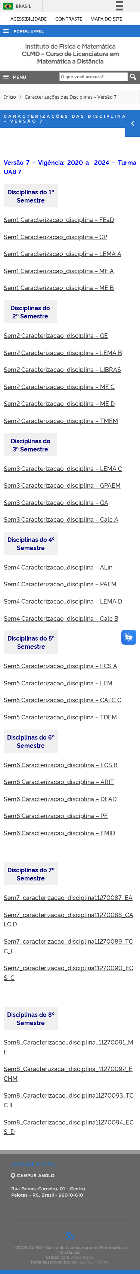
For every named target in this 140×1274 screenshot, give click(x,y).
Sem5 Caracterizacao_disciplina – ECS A (60, 665)
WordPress (81, 1257)
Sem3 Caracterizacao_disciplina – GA (56, 502)
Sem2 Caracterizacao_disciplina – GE (56, 335)
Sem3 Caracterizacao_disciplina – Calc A (61, 519)
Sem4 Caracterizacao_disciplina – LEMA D (63, 601)
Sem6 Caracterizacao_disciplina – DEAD (60, 799)
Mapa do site (106, 18)
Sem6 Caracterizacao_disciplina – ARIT (59, 781)
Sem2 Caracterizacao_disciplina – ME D (59, 403)
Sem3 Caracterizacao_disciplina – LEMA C (63, 468)
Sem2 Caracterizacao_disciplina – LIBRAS (62, 369)
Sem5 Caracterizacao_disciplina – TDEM (60, 717)
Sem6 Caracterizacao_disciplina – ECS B (61, 765)
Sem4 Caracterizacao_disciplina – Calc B (61, 618)
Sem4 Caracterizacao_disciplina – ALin (58, 567)
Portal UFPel (29, 31)
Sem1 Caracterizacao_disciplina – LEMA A (62, 253)
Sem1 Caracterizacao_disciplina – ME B (59, 287)
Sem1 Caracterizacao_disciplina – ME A (59, 270)
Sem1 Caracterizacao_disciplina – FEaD (59, 219)
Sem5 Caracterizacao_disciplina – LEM (58, 683)
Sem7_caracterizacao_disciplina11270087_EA (68, 897)
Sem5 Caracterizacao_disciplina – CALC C (62, 699)
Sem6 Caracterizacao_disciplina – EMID (59, 833)
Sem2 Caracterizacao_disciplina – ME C (59, 386)
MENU (18, 77)
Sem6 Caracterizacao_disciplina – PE (56, 815)
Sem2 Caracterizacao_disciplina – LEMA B (63, 352)
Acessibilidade (29, 18)
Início (10, 96)
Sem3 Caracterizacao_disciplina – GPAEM (62, 485)
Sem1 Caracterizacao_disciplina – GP (55, 236)
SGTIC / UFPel (94, 1262)
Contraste (69, 18)
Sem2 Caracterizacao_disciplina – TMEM (61, 420)
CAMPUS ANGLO (36, 1175)
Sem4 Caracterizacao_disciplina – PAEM (60, 584)
